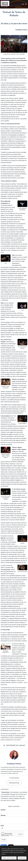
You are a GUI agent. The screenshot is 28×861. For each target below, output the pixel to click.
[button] (22, 4)
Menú (25, 4)
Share (4, 845)
